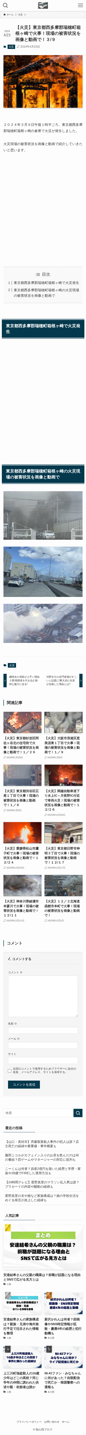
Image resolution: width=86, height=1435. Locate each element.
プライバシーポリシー (29, 1421)
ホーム (65, 1421)
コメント (15, 972)
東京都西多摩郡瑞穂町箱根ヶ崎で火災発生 (46, 283)
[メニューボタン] (80, 5)
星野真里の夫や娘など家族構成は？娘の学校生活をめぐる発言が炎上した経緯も (42, 1198)
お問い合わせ (51, 1421)
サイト (12, 1054)
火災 (11, 46)
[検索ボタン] (5, 5)
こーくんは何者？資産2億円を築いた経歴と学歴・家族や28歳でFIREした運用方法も (43, 1171)
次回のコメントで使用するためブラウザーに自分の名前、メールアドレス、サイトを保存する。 (44, 1070)
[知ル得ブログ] (43, 5)
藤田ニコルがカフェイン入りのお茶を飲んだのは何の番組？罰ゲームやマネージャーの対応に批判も (42, 1157)
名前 (12, 1023)
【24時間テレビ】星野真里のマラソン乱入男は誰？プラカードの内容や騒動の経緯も (42, 1184)
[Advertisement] (43, 210)
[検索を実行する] (78, 1113)
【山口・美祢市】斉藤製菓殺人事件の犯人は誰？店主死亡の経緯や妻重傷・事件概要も (42, 1144)
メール (14, 1038)
